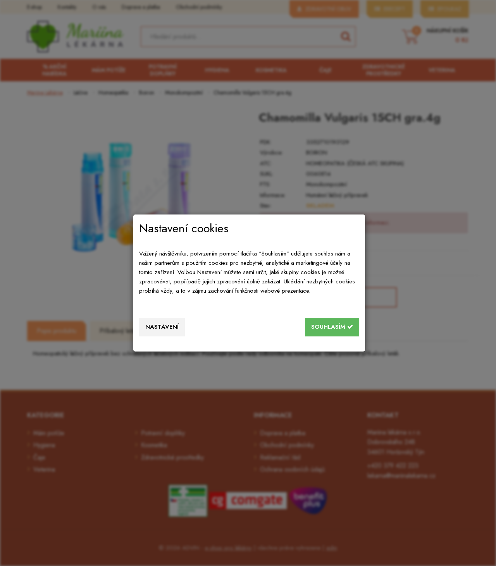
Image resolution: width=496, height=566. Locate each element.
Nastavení (162, 326)
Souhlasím (329, 326)
